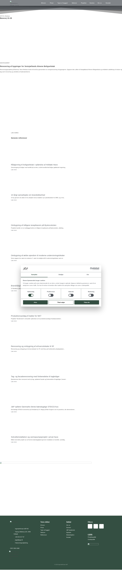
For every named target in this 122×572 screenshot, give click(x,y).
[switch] (50, 295)
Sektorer (74, 3)
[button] (44, 3)
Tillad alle (87, 302)
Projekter (83, 3)
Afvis (35, 302)
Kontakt (108, 3)
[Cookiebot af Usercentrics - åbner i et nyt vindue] (91, 268)
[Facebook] (90, 526)
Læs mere (14, 169)
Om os (100, 3)
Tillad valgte (61, 302)
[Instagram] (96, 526)
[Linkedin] (101, 526)
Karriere (92, 3)
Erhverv (43, 3)
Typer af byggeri (63, 3)
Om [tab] (88, 274)
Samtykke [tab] (34, 274)
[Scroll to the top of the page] (0, 571)
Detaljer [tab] (61, 274)
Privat (51, 3)
